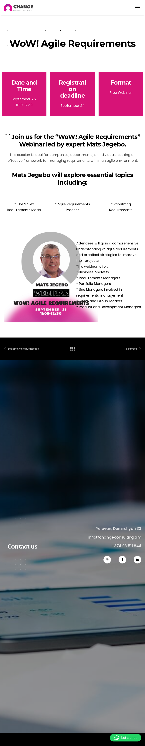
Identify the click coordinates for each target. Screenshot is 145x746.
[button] (125, 737)
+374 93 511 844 (126, 546)
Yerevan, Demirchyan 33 (118, 528)
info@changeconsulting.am (114, 537)
